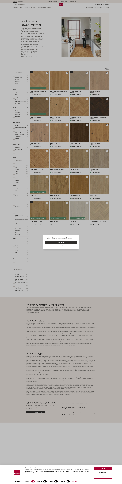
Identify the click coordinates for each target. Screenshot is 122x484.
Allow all (103, 468)
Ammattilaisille (61, 242)
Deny (103, 476)
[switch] (45, 481)
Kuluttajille (61, 245)
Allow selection (102, 472)
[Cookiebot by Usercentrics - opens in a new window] (16, 481)
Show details (75, 481)
